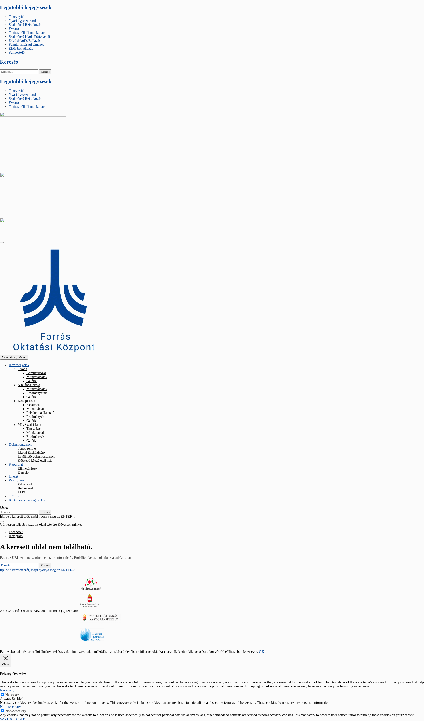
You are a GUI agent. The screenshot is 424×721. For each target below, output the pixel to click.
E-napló (23, 472)
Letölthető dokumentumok (36, 456)
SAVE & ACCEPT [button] (13, 719)
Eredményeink (36, 393)
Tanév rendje (27, 448)
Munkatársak (35, 409)
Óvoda (22, 369)
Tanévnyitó (17, 17)
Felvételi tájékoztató (40, 413)
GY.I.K (14, 496)
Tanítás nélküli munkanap (27, 32)
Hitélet (13, 476)
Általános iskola (29, 385)
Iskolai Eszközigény (32, 452)
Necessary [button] (7, 690)
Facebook (16, 532)
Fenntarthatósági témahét (26, 44)
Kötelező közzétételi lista (35, 460)
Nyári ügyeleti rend (22, 21)
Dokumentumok (20, 444)
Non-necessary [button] (10, 706)
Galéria (31, 381)
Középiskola (26, 401)
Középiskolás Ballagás (24, 40)
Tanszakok (34, 428)
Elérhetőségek (27, 468)
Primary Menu (14, 357)
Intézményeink (19, 365)
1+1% (22, 492)
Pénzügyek (16, 480)
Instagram (16, 536)
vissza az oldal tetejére (41, 524)
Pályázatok (25, 484)
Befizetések (26, 488)
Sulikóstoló (17, 52)
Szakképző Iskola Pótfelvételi (29, 36)
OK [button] (261, 651)
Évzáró (14, 28)
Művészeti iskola (29, 425)
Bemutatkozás (36, 373)
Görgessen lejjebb (12, 524)
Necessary (12, 694)
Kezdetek (33, 405)
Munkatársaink (36, 377)
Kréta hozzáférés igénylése (27, 500)
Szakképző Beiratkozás (25, 24)
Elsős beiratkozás (21, 48)
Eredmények (35, 417)
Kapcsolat (16, 464)
